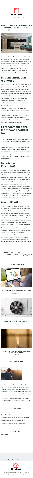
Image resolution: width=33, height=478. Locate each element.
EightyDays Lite (25, 474)
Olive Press (16, 472)
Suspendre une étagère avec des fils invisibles (12, 414)
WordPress (15, 474)
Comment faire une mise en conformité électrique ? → (19, 255)
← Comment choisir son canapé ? (11, 252)
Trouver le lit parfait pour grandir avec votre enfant (14, 412)
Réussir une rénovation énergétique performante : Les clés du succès (16, 291)
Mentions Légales (5, 436)
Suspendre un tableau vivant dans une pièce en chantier (15, 417)
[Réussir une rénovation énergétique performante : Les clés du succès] (16, 277)
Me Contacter (4, 434)
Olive (13, 30)
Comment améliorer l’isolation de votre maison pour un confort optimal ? (16, 351)
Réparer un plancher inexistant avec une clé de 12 (13, 420)
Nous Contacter (15, 459)
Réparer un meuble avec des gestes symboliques (13, 423)
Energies (16, 23)
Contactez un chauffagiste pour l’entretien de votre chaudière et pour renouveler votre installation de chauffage (16, 321)
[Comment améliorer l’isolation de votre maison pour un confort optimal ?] (16, 338)
